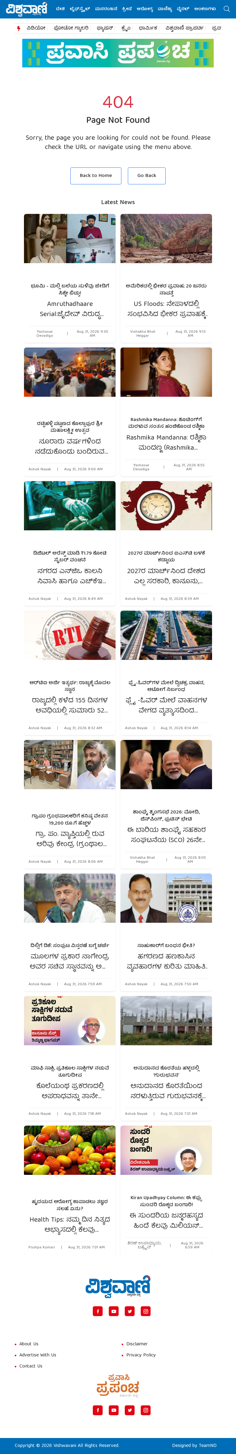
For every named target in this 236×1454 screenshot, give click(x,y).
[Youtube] (113, 1311)
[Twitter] (129, 1311)
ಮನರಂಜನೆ (106, 9)
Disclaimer (137, 1344)
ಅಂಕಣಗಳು (205, 9)
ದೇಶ (60, 9)
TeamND (208, 1446)
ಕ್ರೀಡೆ (127, 9)
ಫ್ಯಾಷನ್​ (105, 28)
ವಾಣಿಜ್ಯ (165, 9)
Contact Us (30, 1366)
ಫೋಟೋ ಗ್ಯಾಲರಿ (71, 28)
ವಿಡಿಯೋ (36, 28)
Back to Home (96, 175)
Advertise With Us (37, 1355)
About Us (28, 1344)
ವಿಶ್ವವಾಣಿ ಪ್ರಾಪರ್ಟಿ (185, 28)
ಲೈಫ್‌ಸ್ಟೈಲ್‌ (80, 9)
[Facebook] (97, 1311)
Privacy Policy (141, 1355)
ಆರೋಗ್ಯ (145, 9)
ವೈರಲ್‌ (183, 9)
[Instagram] (145, 1311)
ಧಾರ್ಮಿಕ (148, 28)
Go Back (146, 175)
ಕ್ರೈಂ (126, 28)
